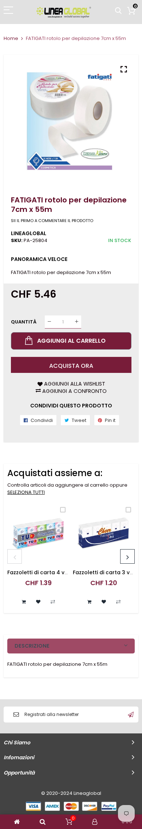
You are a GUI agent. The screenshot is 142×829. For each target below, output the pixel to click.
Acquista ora (71, 366)
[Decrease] (49, 321)
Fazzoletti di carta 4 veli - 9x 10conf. (54, 572)
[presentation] (14, 556)
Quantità (23, 321)
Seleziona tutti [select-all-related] (26, 492)
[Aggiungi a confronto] (52, 601)
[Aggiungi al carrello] (23, 601)
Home (11, 38)
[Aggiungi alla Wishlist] (38, 601)
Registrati (131, 714)
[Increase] (76, 321)
